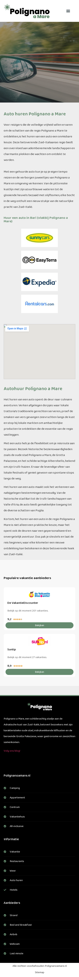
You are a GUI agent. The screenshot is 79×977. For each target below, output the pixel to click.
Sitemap (39, 972)
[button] (68, 11)
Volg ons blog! (12, 751)
